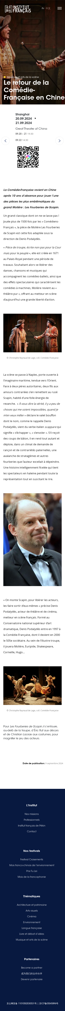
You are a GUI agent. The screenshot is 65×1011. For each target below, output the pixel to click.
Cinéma (31, 916)
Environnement (31, 922)
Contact (31, 831)
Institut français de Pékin (31, 825)
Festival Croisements (31, 859)
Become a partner (31, 967)
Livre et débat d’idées (31, 933)
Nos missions (32, 814)
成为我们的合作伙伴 (31, 973)
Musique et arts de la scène (32, 939)
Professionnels (32, 819)
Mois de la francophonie (32, 876)
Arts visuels (32, 910)
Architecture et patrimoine (32, 904)
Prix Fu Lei (31, 871)
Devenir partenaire (31, 979)
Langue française (32, 928)
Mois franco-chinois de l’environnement (31, 865)
